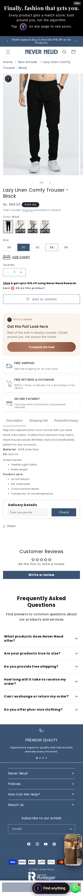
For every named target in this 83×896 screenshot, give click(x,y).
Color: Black (11, 217)
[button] (8, 51)
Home (7, 62)
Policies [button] (14, 784)
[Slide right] (50, 182)
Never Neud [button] (18, 773)
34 (52, 247)
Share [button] (11, 526)
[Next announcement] (75, 41)
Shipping (27, 210)
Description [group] (14, 420)
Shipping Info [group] (38, 420)
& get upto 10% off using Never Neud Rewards (39, 283)
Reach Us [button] (16, 805)
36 (68, 248)
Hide (77, 3)
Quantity (9, 265)
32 (40, 248)
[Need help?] (75, 888)
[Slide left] (32, 182)
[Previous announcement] (7, 41)
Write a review (41, 574)
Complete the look (41, 347)
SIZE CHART (21, 257)
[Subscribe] (70, 829)
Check (64, 512)
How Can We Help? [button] (24, 794)
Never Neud (46, 869)
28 (11, 248)
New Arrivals (27, 62)
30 (26, 248)
